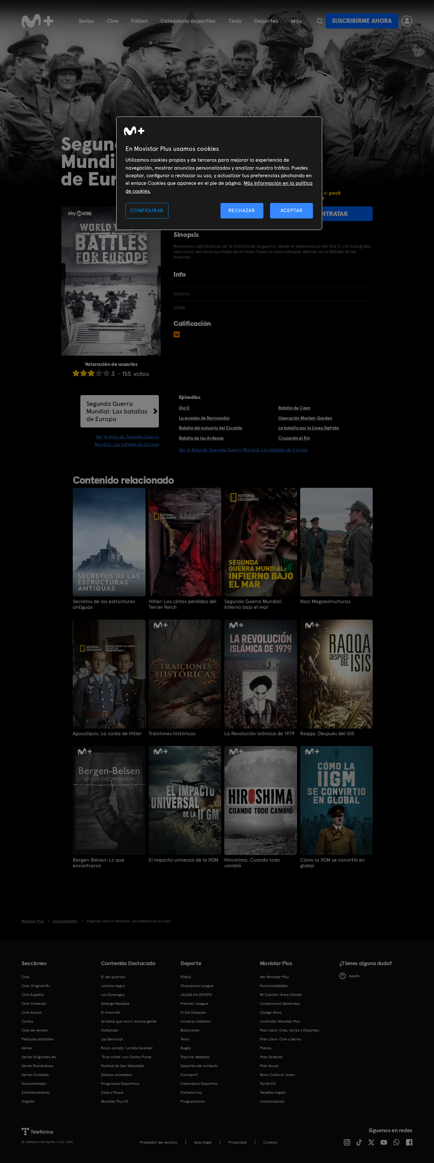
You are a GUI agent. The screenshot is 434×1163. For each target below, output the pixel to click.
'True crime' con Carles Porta (126, 1057)
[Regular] (91, 373)
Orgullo (28, 1101)
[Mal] (83, 373)
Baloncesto (190, 1030)
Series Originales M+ (39, 1057)
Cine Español (33, 994)
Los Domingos (113, 994)
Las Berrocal (112, 1039)
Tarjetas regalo (273, 1092)
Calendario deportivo (188, 20)
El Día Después (193, 1012)
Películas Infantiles (38, 1039)
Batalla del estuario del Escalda (210, 427)
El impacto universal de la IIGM (183, 860)
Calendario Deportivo (199, 1083)
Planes (265, 1048)
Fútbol (139, 20)
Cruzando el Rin (294, 437)
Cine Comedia (34, 1003)
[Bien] (98, 373)
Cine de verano (35, 1030)
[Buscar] (319, 21)
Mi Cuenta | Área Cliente (281, 994)
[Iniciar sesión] (407, 21)
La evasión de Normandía (204, 417)
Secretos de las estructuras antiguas (104, 604)
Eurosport (189, 1074)
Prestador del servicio (158, 1142)
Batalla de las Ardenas (201, 437)
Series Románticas (37, 1066)
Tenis (234, 20)
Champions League (197, 986)
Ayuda (354, 976)
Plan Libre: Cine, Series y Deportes (289, 1030)
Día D (184, 407)
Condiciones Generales (280, 1003)
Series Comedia (35, 1074)
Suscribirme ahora (362, 20)
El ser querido (113, 977)
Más (296, 21)
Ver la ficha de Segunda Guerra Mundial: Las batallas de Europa (243, 449)
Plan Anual (269, 1066)
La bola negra (113, 986)
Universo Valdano (195, 1021)
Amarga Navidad (115, 1003)
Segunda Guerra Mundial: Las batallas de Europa (116, 411)
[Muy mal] (75, 373)
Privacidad (237, 1142)
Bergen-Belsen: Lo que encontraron (98, 863)
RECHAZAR (241, 210)
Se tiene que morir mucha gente (129, 1021)
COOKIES (270, 1142)
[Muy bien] (106, 373)
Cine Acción (32, 1012)
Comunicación (272, 1101)
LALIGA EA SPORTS (196, 994)
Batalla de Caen (294, 407)
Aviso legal (203, 1142)
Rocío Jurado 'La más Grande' (127, 1048)
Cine (112, 20)
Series (86, 20)
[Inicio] (37, 21)
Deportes (266, 20)
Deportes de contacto (199, 1066)
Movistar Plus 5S (114, 1101)
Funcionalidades (274, 986)
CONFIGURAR (146, 210)
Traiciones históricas (172, 733)
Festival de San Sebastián (122, 1066)
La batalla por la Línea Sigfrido (308, 427)
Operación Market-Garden (305, 417)
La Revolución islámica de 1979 (259, 733)
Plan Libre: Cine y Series (280, 1039)
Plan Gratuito (271, 1057)
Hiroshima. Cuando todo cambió (252, 863)
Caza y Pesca (112, 1092)
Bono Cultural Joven (277, 1074)
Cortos (27, 1021)
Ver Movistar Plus (274, 977)
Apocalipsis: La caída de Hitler (107, 733)
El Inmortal (110, 1012)
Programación (192, 1101)
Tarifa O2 (268, 1083)
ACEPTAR (292, 210)
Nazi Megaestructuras (325, 601)
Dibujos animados (116, 1074)
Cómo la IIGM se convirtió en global (332, 863)
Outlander (110, 1030)
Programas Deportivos (120, 1083)
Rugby (185, 1048)
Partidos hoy (191, 1092)
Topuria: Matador (195, 1057)
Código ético (270, 1012)
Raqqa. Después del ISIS (327, 733)
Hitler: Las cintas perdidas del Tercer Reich (182, 604)
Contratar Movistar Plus (280, 1021)
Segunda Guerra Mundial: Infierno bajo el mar (253, 604)
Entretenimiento (36, 1092)
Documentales (34, 1083)
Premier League (194, 1003)
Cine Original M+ (36, 986)
